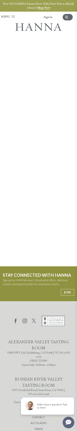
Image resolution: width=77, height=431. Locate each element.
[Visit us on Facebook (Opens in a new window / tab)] (15, 321)
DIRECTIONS (38, 361)
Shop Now (43, 7)
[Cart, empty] (68, 17)
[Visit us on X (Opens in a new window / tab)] (34, 321)
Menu (5, 16)
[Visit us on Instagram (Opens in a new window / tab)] (24, 321)
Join (67, 292)
